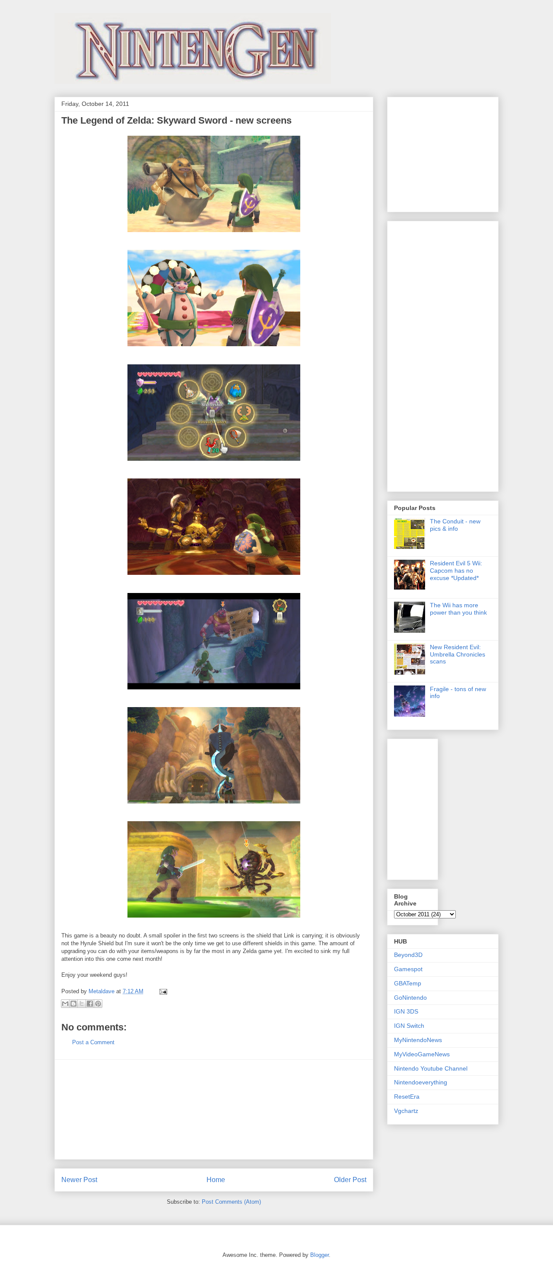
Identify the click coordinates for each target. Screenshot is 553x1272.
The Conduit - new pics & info (455, 525)
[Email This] (65, 1003)
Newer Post (79, 1179)
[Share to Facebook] (90, 1003)
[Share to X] (81, 1003)
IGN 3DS (406, 1011)
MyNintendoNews (418, 1039)
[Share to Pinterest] (98, 1003)
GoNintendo (410, 997)
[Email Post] (161, 991)
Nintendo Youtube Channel (430, 1068)
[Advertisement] (214, 1109)
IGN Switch (409, 1025)
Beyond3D (408, 954)
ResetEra (407, 1096)
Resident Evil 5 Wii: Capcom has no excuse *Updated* (456, 570)
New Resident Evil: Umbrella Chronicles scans (457, 654)
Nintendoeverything (420, 1082)
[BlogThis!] (73, 1003)
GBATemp (407, 983)
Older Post (350, 1179)
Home (216, 1179)
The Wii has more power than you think (458, 609)
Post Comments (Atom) (231, 1202)
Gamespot (408, 969)
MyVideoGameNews (422, 1054)
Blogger (319, 1255)
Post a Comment (93, 1042)
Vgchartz (406, 1110)
